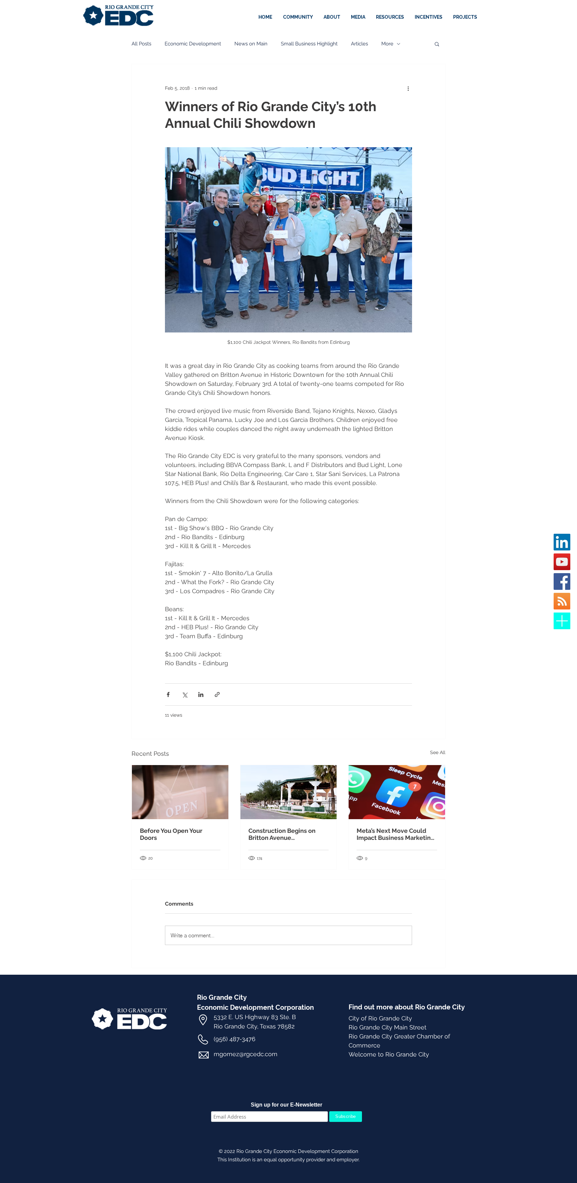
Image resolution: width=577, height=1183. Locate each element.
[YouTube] (562, 561)
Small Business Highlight (309, 44)
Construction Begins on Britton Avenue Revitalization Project (282, 834)
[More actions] (408, 88)
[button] (429, 17)
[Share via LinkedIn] (201, 694)
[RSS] (562, 601)
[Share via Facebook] (168, 694)
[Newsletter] (562, 621)
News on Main (250, 44)
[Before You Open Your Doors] (180, 792)
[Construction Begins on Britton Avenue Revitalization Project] (288, 792)
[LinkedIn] (562, 542)
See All (437, 752)
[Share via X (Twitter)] (184, 694)
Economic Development (193, 44)
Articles (359, 44)
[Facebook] (562, 581)
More (387, 44)
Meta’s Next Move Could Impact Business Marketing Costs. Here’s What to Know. (396, 834)
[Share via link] (217, 694)
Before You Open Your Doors (171, 834)
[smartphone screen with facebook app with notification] (397, 792)
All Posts (141, 44)
